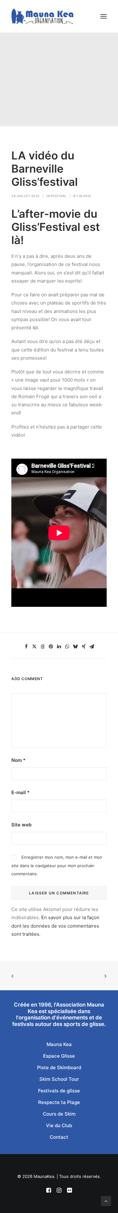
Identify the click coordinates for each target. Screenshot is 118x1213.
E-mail (20, 792)
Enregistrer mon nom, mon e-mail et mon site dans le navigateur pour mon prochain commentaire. (56, 865)
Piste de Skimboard (59, 1067)
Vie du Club (59, 1125)
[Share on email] (92, 646)
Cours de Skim (59, 1114)
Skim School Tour (59, 1079)
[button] (103, 16)
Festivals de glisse (59, 1091)
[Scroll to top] (106, 1201)
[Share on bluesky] (75, 646)
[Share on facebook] (26, 646)
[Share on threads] (43, 646)
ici (35, 328)
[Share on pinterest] (51, 646)
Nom (18, 760)
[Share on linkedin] (59, 646)
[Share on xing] (83, 646)
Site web (21, 825)
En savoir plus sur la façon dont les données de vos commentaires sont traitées (55, 925)
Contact (59, 1137)
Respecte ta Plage (59, 1102)
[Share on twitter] (34, 646)
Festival (59, 196)
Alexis (85, 196)
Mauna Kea (59, 1044)
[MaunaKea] (42, 16)
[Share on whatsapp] (67, 646)
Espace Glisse (59, 1056)
